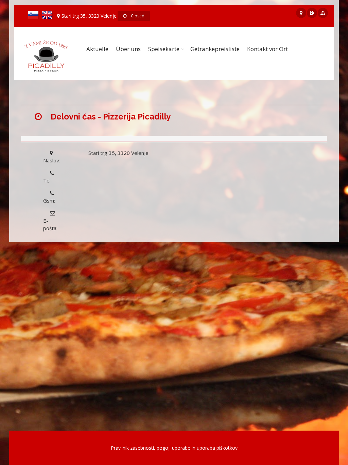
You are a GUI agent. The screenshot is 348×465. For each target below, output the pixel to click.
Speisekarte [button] (163, 49)
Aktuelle (97, 49)
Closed (137, 16)
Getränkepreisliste (215, 49)
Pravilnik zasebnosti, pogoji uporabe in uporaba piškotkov (174, 448)
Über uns (128, 49)
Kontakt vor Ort (267, 49)
